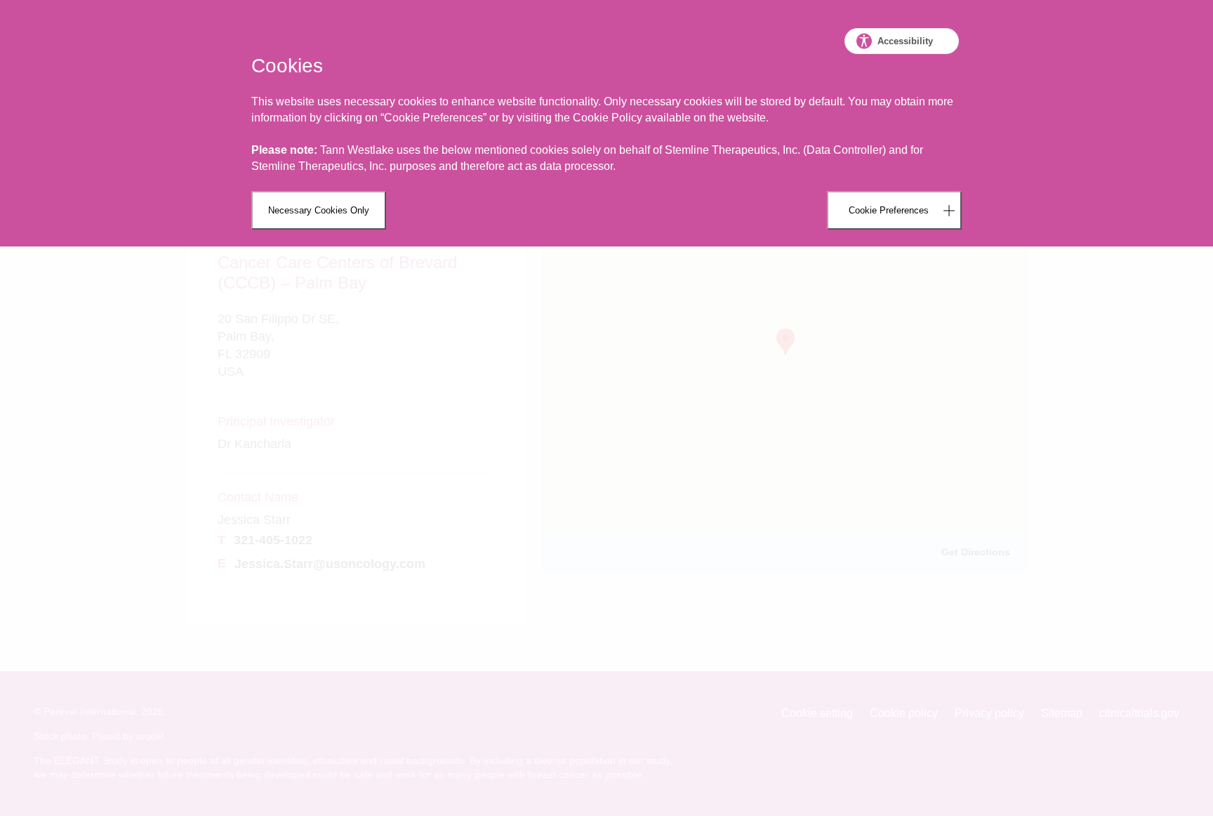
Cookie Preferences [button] (889, 210)
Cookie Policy (607, 118)
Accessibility (905, 41)
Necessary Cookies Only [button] (318, 210)
